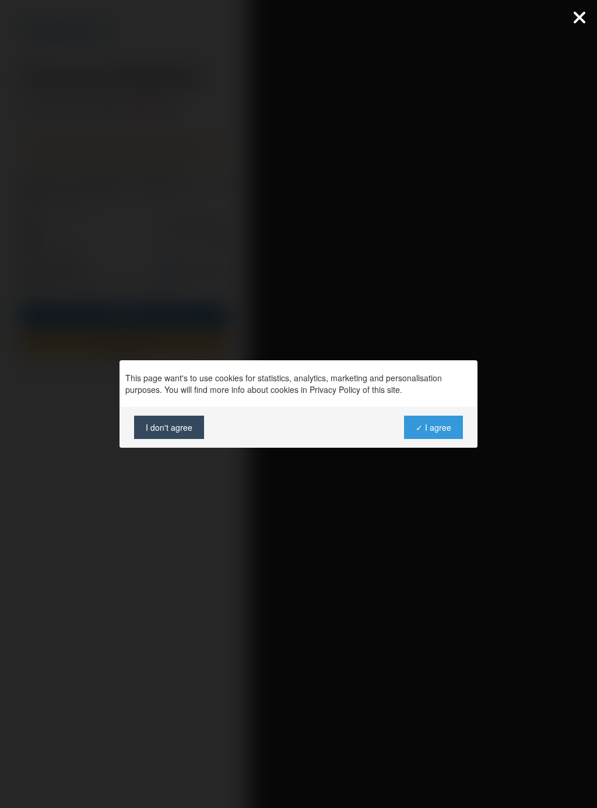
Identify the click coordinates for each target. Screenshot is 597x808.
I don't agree (169, 427)
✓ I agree (433, 427)
